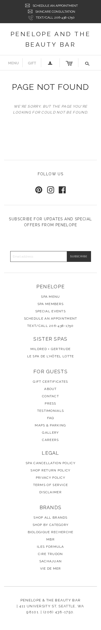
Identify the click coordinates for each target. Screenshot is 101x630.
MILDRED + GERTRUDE (50, 349)
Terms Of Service (50, 485)
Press (50, 403)
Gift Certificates (50, 382)
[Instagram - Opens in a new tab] (50, 189)
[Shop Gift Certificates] (32, 62)
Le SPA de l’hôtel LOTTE (50, 356)
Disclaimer (50, 492)
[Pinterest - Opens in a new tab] (38, 189)
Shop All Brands (50, 517)
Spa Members (50, 304)
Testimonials (50, 411)
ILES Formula (50, 547)
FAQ (50, 418)
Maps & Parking (50, 425)
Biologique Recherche (51, 532)
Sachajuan (50, 561)
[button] (87, 62)
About (50, 389)
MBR (50, 539)
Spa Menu (50, 297)
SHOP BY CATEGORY (51, 525)
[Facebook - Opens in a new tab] (62, 189)
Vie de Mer (50, 568)
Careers (50, 440)
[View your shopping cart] (69, 62)
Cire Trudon (50, 554)
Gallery (50, 432)
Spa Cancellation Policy (50, 463)
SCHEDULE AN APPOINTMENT (55, 6)
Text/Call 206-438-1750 (55, 17)
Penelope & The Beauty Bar (50, 600)
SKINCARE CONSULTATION (55, 11)
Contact (50, 396)
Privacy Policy (50, 478)
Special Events (50, 311)
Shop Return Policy (50, 470)
